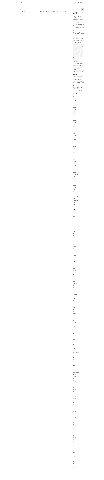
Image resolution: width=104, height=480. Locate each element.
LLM (82, 50)
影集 (73, 402)
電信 (73, 461)
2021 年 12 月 (75, 196)
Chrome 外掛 (75, 238)
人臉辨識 (74, 376)
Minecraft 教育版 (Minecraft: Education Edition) (78, 83)
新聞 (73, 415)
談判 (73, 454)
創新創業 (74, 380)
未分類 (74, 419)
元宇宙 (74, 378)
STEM (74, 354)
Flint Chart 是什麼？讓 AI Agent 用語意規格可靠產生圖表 (78, 34)
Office (74, 311)
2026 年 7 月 (75, 100)
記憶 (73, 445)
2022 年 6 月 (75, 185)
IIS (73, 279)
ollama (81, 53)
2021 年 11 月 (75, 198)
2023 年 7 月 (75, 161)
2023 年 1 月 (75, 172)
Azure (74, 227)
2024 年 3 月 (75, 146)
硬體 (73, 428)
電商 (73, 463)
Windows (74, 65)
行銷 (73, 443)
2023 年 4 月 (75, 167)
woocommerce (80, 65)
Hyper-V (74, 277)
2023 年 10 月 (75, 156)
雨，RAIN (80, 2)
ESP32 (74, 259)
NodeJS (74, 305)
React (74, 339)
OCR (74, 309)
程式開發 (74, 433)
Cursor (82, 44)
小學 (73, 393)
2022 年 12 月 (75, 174)
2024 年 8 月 (75, 137)
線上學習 (74, 439)
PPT (73, 328)
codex (74, 44)
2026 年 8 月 (75, 98)
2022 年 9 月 (75, 180)
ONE (74, 315)
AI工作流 (81, 38)
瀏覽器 (74, 424)
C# (73, 233)
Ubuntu (74, 63)
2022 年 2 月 (75, 193)
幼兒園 (74, 394)
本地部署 (74, 71)
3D (73, 211)
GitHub (78, 46)
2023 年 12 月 (75, 152)
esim (74, 257)
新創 (73, 413)
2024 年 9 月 (75, 135)
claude (74, 240)
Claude (74, 42)
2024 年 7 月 (75, 139)
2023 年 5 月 (75, 165)
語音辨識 (74, 452)
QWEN (74, 333)
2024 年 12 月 (75, 130)
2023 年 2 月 (75, 170)
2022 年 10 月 (75, 178)
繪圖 (73, 441)
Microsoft (78, 52)
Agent (74, 216)
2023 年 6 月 (75, 163)
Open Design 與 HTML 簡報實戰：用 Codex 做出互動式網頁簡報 (78, 24)
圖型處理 (74, 389)
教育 (73, 409)
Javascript (75, 283)
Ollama (74, 313)
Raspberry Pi (75, 59)
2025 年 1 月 (75, 128)
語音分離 (74, 448)
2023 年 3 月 (75, 169)
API (73, 220)
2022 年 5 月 (75, 187)
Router (74, 342)
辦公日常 (74, 458)
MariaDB (74, 289)
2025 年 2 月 (75, 126)
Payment (74, 322)
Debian (74, 246)
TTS (80, 61)
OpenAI (74, 55)
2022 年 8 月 (75, 182)
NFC (73, 300)
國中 (73, 387)
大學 (73, 391)
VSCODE (74, 365)
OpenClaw (75, 318)
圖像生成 (74, 69)
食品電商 (74, 467)
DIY (73, 250)
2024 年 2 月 (75, 148)
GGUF (74, 268)
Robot (74, 341)
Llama (74, 287)
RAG (73, 335)
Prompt (74, 329)
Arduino (74, 224)
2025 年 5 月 (75, 120)
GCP (73, 266)
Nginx (74, 53)
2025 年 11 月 (75, 113)
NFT (81, 52)
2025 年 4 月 (75, 122)
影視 (73, 400)
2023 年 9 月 (75, 157)
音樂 (73, 465)
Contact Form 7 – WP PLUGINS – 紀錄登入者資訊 (78, 78)
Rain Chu (75, 76)
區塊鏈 (74, 383)
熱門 (73, 426)
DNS (74, 252)
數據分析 (74, 411)
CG (73, 235)
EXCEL (74, 261)
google (74, 272)
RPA (73, 344)
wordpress (75, 67)
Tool (73, 355)
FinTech (74, 263)
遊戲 (73, 459)
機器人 (74, 422)
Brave (74, 231)
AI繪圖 (74, 40)
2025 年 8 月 (75, 117)
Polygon (74, 326)
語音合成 (74, 450)
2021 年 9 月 (75, 202)
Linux (79, 50)
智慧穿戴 (74, 417)
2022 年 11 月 (75, 176)
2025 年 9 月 (75, 115)
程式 (73, 432)
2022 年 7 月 (75, 183)
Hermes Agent (75, 48)
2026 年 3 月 (75, 107)
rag (77, 57)
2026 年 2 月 (75, 109)
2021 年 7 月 (75, 206)
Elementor (75, 255)
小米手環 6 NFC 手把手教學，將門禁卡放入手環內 (78, 87)
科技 (73, 430)
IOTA (74, 281)
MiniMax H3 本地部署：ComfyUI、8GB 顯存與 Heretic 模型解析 (78, 16)
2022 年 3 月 (75, 191)
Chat (74, 237)
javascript (74, 50)
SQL (73, 350)
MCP (74, 52)
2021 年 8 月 (75, 204)
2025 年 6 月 (75, 118)
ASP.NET (74, 225)
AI (73, 38)
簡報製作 (74, 437)
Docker (74, 46)
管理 (73, 435)
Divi (73, 248)
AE (73, 214)
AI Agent (76, 38)
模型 (73, 420)
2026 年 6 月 (75, 102)
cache (78, 40)
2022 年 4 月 (75, 189)
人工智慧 (79, 67)
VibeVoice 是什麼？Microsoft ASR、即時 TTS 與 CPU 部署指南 (78, 29)
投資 (73, 407)
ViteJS (74, 363)
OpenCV (74, 320)
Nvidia (78, 53)
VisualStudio (75, 361)
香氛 (73, 469)
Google (82, 46)
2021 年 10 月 (75, 200)
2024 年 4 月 (75, 144)
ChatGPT (81, 40)
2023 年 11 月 (75, 154)
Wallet (74, 367)
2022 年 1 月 (75, 195)
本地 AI (79, 69)
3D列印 (74, 213)
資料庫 (74, 456)
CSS (73, 244)
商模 (73, 385)
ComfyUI (78, 44)
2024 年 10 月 (75, 133)
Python (74, 57)
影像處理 (74, 396)
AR (73, 222)
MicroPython (75, 290)
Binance (74, 229)
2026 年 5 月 (75, 104)
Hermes (74, 276)
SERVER (74, 346)
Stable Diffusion (76, 61)
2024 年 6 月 (75, 141)
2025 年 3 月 (75, 124)
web (78, 63)
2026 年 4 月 (75, 105)
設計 (73, 446)
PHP (78, 55)
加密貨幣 (74, 381)
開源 (82, 71)
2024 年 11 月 (75, 131)
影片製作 (74, 398)
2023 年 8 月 (75, 159)
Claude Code (79, 42)
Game (74, 264)
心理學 (74, 404)
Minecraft (75, 294)
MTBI (74, 298)
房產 (73, 406)
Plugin (81, 55)
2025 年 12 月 (75, 111)
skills (74, 348)
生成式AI (79, 71)
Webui (81, 63)
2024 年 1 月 (75, 150)
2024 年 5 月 (75, 143)
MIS (73, 296)
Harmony (74, 274)
